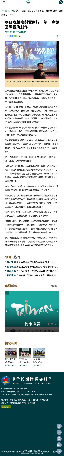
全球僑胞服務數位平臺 (18, 403)
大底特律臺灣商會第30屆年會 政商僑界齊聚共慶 (33, 271)
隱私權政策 (44, 400)
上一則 (7, 311)
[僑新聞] (32, 2)
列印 (57, 36)
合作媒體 (31, 403)
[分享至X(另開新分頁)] (19, 36)
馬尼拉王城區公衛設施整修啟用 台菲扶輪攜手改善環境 (33, 267)
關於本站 (4, 400)
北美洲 (10, 15)
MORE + (55, 286)
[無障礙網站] (6, 406)
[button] (4, 2)
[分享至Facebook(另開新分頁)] (11, 36)
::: (1, 11)
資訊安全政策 (33, 400)
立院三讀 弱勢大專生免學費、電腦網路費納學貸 (33, 275)
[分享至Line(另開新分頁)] (15, 36)
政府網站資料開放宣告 (18, 400)
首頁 (3, 15)
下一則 (57, 311)
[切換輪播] (7, 293)
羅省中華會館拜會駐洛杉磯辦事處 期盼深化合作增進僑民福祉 (33, 262)
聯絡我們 (4, 403)
